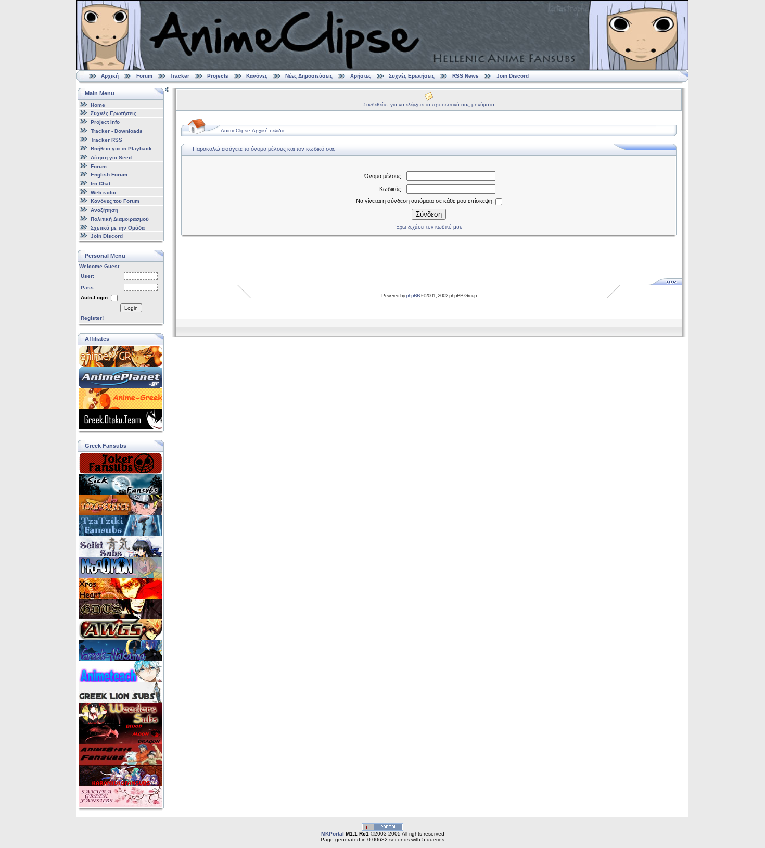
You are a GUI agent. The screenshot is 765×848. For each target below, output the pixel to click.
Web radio (103, 192)
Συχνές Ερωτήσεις (412, 76)
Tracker (179, 76)
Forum (144, 76)
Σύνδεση (429, 214)
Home (98, 104)
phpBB (413, 295)
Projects (217, 76)
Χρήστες (360, 76)
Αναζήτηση (104, 210)
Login (131, 308)
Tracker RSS (106, 140)
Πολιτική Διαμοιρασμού (120, 219)
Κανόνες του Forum (115, 201)
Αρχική (110, 76)
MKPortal (332, 834)
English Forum (109, 175)
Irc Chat (100, 183)
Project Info (105, 122)
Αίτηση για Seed (111, 157)
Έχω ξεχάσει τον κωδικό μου (429, 227)
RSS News (465, 76)
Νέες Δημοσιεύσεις (309, 76)
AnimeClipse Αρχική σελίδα (253, 130)
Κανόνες (256, 76)
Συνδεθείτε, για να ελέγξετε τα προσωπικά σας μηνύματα (428, 104)
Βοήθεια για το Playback (121, 148)
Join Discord (512, 76)
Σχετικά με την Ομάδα (118, 227)
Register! (92, 318)
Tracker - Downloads (117, 131)
